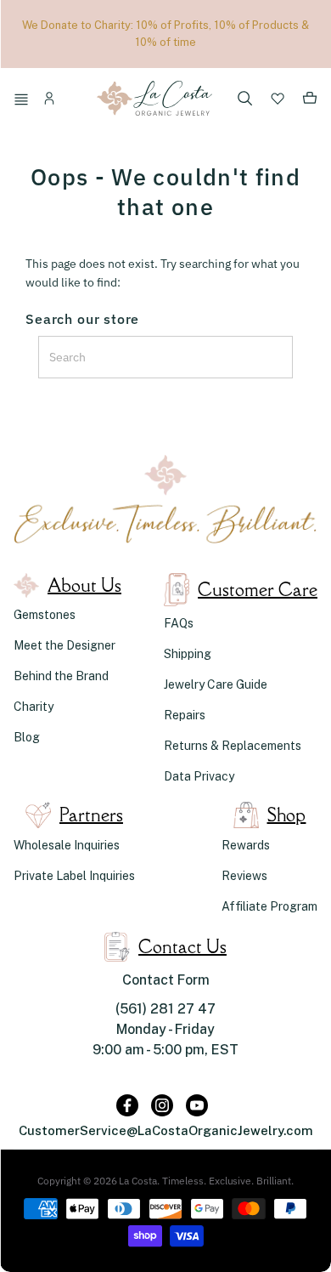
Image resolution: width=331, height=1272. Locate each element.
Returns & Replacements (232, 745)
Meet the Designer (64, 645)
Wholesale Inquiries (67, 845)
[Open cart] (309, 101)
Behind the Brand (61, 676)
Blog (27, 737)
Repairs (184, 715)
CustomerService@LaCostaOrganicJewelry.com (166, 1130)
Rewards (246, 845)
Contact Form (166, 980)
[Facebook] (127, 1105)
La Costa (138, 1180)
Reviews (244, 876)
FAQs (179, 623)
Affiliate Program (269, 906)
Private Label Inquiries (74, 876)
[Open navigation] (23, 101)
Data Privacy (199, 776)
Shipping (187, 654)
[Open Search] (245, 100)
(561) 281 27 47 (165, 1009)
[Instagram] (162, 1105)
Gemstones (45, 615)
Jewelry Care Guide (215, 684)
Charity (33, 706)
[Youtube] (197, 1105)
